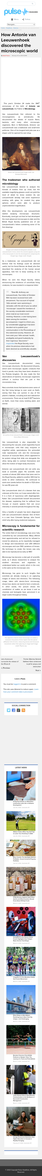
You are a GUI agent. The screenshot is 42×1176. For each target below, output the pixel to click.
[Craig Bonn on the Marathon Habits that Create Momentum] (21, 961)
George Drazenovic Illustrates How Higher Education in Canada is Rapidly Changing (23, 1139)
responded (10, 343)
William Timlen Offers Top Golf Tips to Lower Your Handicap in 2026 (24, 832)
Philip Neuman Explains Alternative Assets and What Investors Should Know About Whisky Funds (24, 899)
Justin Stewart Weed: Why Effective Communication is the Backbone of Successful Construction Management (24, 1098)
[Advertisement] (21, 79)
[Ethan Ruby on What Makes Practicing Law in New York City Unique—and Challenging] (21, 999)
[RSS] (23, 710)
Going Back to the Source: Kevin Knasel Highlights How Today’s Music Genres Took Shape (23, 939)
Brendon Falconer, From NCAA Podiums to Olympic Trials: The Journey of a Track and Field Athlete (24, 1057)
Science (15, 28)
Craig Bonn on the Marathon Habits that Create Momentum (24, 978)
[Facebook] (13, 710)
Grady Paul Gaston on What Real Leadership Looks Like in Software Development (23, 803)
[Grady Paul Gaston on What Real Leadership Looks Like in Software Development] (21, 786)
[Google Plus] (18, 710)
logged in (17, 684)
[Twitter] (8, 710)
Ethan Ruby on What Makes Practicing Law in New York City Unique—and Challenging (22, 1017)
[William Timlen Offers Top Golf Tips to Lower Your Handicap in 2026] (21, 821)
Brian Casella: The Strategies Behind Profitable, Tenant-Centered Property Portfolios (24, 859)
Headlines (9, 28)
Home (3, 28)
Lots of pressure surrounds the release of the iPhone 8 (9, 661)
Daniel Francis (6, 55)
